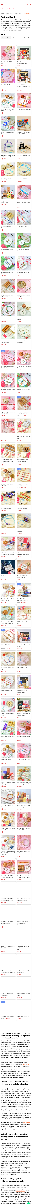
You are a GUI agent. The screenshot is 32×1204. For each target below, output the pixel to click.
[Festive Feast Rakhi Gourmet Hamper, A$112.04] (24, 977)
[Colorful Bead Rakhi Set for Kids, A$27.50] (8, 651)
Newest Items (17, 34)
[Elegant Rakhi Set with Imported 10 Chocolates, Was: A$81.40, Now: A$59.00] (24, 583)
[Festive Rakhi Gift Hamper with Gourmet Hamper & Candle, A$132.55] (24, 766)
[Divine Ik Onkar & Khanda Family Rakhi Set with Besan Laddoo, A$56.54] (8, 443)
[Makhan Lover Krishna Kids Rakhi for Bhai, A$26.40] (24, 1112)
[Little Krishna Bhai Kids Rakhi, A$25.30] (24, 1089)
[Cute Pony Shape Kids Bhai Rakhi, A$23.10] (24, 1022)
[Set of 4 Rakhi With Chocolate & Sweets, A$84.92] (24, 93)
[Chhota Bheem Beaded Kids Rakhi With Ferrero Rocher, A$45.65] (8, 1022)
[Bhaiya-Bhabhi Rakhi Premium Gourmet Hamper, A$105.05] (24, 789)
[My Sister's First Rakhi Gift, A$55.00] (8, 419)
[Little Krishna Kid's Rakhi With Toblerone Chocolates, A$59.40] (24, 491)
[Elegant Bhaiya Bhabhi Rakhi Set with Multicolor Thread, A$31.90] (8, 882)
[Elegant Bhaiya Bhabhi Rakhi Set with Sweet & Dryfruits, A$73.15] (8, 859)
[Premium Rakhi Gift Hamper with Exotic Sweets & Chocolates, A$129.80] (24, 905)
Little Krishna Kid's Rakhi (6, 522)
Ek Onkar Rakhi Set (5, 637)
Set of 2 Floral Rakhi (5, 77)
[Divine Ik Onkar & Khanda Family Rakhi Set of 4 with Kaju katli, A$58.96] (24, 419)
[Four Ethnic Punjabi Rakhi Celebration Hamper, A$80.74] (24, 443)
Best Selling (27, 34)
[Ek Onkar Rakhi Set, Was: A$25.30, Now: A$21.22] (8, 628)
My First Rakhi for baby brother (8, 568)
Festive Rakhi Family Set (6, 683)
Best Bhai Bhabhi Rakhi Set (7, 310)
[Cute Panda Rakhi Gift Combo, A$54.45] (24, 139)
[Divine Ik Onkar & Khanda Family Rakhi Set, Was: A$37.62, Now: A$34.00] (24, 468)
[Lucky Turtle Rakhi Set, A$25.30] (24, 651)
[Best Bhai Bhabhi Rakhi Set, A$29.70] (8, 302)
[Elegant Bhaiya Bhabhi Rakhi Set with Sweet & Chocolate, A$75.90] (24, 859)
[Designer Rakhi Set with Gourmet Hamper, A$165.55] (24, 674)
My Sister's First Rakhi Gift (7, 427)
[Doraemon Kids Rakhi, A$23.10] (8, 1135)
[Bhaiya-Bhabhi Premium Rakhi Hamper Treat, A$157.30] (8, 812)
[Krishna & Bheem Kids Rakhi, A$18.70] (8, 1112)
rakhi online (26, 1188)
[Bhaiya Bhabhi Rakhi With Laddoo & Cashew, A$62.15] (24, 560)
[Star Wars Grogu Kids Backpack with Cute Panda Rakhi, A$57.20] (8, 139)
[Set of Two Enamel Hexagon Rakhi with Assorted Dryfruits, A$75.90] (8, 93)
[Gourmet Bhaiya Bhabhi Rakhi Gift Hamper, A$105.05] (8, 766)
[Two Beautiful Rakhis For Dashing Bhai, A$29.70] (24, 325)
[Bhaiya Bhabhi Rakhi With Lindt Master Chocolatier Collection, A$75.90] (24, 185)
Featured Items (6, 34)
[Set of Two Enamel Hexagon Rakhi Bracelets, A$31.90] (24, 743)
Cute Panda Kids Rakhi (22, 171)
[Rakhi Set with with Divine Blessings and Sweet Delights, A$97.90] (8, 954)
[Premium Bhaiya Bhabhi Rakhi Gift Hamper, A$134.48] (24, 628)
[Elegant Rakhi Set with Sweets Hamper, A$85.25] (24, 720)
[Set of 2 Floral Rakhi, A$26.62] (8, 68)
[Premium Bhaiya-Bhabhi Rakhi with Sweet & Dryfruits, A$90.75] (24, 812)
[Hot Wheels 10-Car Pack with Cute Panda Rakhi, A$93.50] (24, 116)
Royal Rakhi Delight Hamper (7, 1009)
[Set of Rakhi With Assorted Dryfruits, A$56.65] (24, 302)
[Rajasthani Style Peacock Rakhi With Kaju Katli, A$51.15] (8, 396)
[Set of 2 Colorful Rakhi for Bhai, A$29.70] (8, 373)
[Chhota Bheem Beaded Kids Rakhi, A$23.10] (8, 1089)
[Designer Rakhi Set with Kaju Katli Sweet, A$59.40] (8, 697)
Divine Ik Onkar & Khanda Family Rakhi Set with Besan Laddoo (7, 454)
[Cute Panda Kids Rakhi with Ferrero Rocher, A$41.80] (8, 162)
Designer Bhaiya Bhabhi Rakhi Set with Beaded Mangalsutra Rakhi (23, 940)
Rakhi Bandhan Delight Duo (23, 1009)
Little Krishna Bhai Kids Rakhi (23, 1098)
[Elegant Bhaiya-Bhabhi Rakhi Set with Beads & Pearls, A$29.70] (24, 835)
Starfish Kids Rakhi (21, 1053)
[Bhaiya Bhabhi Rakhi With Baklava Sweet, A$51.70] (8, 279)
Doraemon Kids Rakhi (6, 1143)
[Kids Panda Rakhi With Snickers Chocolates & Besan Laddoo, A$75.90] (8, 537)
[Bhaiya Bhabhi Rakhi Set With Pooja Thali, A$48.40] (24, 279)
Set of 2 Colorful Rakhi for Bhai (8, 382)
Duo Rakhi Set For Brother (7, 242)
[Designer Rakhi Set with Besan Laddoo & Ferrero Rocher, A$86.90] (8, 606)
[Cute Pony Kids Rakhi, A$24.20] (8, 1045)
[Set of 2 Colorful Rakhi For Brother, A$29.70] (24, 210)
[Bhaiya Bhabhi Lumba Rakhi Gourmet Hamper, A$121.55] (8, 583)
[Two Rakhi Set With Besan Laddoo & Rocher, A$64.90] (8, 325)
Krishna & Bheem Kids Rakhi (7, 1121)
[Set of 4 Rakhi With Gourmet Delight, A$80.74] (8, 116)
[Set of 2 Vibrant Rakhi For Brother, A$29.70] (8, 256)
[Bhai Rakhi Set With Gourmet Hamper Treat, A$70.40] (8, 977)
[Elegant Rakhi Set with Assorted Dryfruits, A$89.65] (8, 743)
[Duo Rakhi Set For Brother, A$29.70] (8, 233)
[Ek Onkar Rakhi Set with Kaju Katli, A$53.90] (24, 606)
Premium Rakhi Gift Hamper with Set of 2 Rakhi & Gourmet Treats (24, 79)
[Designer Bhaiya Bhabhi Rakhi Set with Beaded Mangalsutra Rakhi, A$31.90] (24, 930)
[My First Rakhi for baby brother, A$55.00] (8, 560)
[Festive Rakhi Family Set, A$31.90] (8, 674)
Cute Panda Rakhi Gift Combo (23, 148)
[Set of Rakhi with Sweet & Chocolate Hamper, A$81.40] (8, 905)
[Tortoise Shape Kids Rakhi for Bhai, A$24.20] (24, 1066)
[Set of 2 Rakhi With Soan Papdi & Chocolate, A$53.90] (8, 720)
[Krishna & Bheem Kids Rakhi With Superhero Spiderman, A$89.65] (24, 537)
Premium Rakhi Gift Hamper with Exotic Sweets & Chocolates (23, 916)
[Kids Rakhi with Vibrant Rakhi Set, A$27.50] (24, 373)
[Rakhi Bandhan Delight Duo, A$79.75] (24, 1000)
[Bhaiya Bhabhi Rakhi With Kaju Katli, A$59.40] (8, 46)
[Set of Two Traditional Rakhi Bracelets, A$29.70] (8, 789)
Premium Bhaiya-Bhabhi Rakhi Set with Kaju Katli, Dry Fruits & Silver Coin (8, 845)
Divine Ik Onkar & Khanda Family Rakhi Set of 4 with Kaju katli (24, 429)
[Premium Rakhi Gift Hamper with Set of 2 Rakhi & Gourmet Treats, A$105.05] (24, 68)
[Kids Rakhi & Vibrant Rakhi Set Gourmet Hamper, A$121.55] (24, 697)
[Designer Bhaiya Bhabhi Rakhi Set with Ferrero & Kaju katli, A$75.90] (8, 930)
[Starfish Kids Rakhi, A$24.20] (24, 1045)
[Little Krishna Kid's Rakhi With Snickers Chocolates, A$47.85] (8, 491)
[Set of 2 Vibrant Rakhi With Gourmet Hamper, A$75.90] (24, 233)
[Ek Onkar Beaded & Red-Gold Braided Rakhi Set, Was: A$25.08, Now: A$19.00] (8, 350)
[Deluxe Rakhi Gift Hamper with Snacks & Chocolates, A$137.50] (24, 882)
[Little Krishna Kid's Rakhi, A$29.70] (8, 514)
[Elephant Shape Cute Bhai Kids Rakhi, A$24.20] (8, 1066)
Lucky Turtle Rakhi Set (22, 660)
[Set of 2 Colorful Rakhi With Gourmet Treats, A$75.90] (24, 954)
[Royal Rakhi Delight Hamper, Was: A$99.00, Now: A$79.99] (8, 1000)
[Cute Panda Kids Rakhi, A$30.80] (24, 162)
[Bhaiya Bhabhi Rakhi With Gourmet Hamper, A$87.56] (8, 185)
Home (2, 10)
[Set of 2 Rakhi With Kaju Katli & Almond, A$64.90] (24, 350)
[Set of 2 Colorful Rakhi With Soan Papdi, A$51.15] (8, 210)
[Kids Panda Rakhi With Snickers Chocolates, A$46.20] (24, 514)
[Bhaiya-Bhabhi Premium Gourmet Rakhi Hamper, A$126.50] (24, 46)
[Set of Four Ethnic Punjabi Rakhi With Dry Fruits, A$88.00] (8, 468)
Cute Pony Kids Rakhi (6, 1053)
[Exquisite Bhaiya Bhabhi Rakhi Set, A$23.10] (24, 256)
